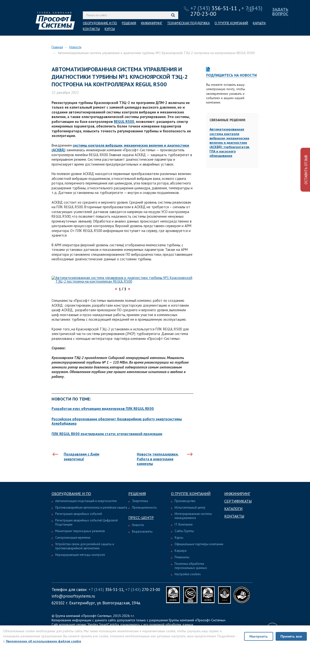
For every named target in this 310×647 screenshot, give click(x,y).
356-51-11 (213, 8)
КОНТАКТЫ (91, 29)
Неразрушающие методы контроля (80, 555)
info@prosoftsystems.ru (73, 596)
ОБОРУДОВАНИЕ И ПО (100, 23)
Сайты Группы (184, 531)
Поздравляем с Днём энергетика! (81, 456)
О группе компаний (190, 493)
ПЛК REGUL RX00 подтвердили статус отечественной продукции (107, 433)
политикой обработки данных (171, 624)
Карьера (180, 551)
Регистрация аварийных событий (78, 514)
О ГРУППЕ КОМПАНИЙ (231, 23)
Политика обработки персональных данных (191, 566)
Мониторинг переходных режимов (80, 531)
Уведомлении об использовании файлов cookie (43, 641)
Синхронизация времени (72, 537)
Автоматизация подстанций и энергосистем (86, 501)
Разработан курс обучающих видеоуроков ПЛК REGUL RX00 (103, 408)
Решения (137, 493)
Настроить (258, 636)
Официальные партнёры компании (199, 544)
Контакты (234, 516)
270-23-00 (142, 589)
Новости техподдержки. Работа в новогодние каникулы (158, 459)
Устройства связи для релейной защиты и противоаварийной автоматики (84, 546)
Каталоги (233, 508)
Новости (75, 47)
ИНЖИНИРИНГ (151, 23)
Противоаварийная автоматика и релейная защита (91, 507)
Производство (185, 501)
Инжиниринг (237, 493)
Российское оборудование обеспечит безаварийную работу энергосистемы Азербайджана (117, 421)
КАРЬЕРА (259, 23)
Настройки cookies (188, 574)
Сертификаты (238, 501)
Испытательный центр (190, 507)
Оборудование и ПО (71, 493)
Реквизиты (182, 557)
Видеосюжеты (142, 531)
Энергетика (140, 501)
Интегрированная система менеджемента (193, 516)
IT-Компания (184, 524)
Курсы (179, 537)
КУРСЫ (110, 29)
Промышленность (144, 507)
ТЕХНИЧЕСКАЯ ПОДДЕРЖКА (188, 23)
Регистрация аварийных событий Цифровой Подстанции (86, 522)
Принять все (291, 636)
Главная (57, 47)
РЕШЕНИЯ (129, 23)
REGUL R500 (124, 121)
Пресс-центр (141, 517)
